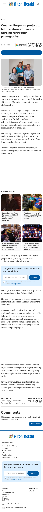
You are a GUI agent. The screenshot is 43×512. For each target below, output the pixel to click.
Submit (34, 277)
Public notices (7, 455)
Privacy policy (7, 450)
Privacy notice (16, 284)
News (3, 20)
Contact (5, 448)
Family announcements (10, 457)
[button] (4, 4)
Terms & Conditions (9, 446)
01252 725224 (13, 504)
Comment (35, 424)
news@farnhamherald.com (16, 507)
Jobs (3, 453)
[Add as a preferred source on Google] (20, 45)
